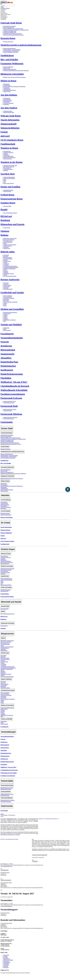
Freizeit (4, 132)
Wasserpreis (5, 287)
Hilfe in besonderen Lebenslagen (10, 302)
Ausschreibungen (7, 99)
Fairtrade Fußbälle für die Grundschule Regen (13, 28)
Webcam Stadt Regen (11, 115)
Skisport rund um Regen (8, 183)
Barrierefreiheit (6, 102)
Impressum (5, 966)
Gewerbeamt (6, 263)
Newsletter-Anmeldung (8, 103)
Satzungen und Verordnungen (9, 244)
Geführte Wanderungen (8, 156)
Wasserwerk (6, 282)
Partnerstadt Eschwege (11, 398)
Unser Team (6, 284)
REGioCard (6, 216)
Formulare (5, 260)
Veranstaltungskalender (12, 337)
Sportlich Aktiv (8, 174)
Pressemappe (6, 104)
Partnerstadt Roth (9, 406)
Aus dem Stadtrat (9, 107)
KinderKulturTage (7, 191)
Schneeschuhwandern (8, 169)
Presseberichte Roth (7, 410)
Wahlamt (5, 274)
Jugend (4, 304)
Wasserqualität (6, 286)
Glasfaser (5, 231)
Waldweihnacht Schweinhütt (9, 90)
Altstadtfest (6, 358)
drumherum (6, 346)
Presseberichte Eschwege (8, 402)
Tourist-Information (10, 120)
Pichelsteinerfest (8, 366)
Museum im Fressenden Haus (9, 69)
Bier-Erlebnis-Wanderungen (9, 157)
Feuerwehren (6, 300)
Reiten (4, 179)
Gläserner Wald (6, 68)
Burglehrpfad (6, 155)
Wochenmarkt (6, 84)
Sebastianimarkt (6, 85)
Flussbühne (6, 378)
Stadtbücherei (7, 55)
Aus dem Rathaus (9, 95)
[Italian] (10, 2)
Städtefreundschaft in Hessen (9, 401)
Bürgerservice (6, 961)
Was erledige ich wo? (8, 240)
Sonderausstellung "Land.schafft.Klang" (12, 49)
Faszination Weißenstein (12, 63)
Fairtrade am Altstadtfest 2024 (9, 31)
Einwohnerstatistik (7, 206)
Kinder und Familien (10, 186)
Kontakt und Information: (6, 880)
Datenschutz (6, 247)
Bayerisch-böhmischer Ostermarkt (10, 52)
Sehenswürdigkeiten (10, 128)
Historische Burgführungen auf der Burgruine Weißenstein (16, 70)
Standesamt (5, 272)
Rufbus (4, 329)
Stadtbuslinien (6, 327)
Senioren (5, 303)
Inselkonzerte (7, 370)
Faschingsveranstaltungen (13, 394)
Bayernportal (6, 255)
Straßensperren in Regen (8, 273)
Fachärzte (5, 314)
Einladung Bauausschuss (8, 112)
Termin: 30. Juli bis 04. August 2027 (40, 855)
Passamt (5, 269)
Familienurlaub (8, 144)
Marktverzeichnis (7, 91)
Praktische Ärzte (6, 313)
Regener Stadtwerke (10, 279)
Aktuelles (5, 956)
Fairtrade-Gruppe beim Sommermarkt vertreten (13, 34)
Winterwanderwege (7, 158)
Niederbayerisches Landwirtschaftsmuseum (21, 45)
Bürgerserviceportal (7, 257)
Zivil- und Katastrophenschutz (9, 276)
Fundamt (5, 262)
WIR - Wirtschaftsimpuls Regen (10, 212)
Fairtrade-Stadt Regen (11, 23)
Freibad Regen (7, 194)
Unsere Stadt (6, 955)
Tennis (4, 180)
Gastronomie (7, 422)
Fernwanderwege (7, 168)
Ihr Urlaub (5, 957)
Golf (4, 182)
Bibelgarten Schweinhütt (12, 74)
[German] (8, 2)
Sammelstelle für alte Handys (9, 26)
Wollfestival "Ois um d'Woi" (14, 382)
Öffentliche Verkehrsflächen (9, 268)
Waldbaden (5, 170)
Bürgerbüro (5, 256)
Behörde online (8, 251)
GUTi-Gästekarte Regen (12, 140)
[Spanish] (12, 2)
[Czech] (5, 2)
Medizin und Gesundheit (12, 309)
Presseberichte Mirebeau (8, 418)
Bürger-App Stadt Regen (8, 239)
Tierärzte (5, 317)
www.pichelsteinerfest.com (6, 866)
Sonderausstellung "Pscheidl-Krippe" (11, 50)
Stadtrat (5, 243)
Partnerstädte (6, 963)
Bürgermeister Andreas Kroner (10, 238)
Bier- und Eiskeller (9, 59)
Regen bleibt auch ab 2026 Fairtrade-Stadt (12, 33)
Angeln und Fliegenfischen (9, 178)
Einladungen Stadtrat (7, 111)
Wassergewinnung (7, 285)
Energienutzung (6, 227)
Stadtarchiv (5, 271)
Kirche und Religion (7, 295)
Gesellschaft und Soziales (12, 292)
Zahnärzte (5, 316)
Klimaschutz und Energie (12, 224)
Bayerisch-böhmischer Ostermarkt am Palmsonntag (14, 86)
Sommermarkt (6, 87)
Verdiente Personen (7, 245)
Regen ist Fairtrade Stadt (8, 27)
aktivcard (5, 136)
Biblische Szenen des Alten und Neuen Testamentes (14, 77)
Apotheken (5, 318)
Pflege (4, 321)
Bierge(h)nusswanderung (8, 166)
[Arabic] (3, 2)
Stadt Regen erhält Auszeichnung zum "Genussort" (19, 834)
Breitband (5, 220)
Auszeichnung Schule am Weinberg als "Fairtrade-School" (16, 29)
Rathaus (4, 235)
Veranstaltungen (6, 962)
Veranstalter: (35, 861)
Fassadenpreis (7, 333)
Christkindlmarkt (7, 89)
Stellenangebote (6, 98)
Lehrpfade (5, 153)
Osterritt (5, 341)
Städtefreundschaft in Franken (9, 409)
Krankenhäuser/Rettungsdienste (10, 312)
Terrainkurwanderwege (8, 152)
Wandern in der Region (11, 162)
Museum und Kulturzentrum (9, 48)
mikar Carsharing (7, 330)
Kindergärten (6, 299)
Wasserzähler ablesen (7, 289)
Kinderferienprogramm (8, 190)
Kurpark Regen (8, 38)
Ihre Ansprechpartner (7, 242)
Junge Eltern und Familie (8, 298)
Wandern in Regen (9, 148)
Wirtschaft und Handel (8, 960)
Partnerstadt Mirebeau (11, 414)
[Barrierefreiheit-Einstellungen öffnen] (67, 489)
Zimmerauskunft (9, 124)
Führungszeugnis (7, 261)
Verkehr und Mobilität (11, 324)
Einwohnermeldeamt (7, 258)
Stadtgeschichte (6, 248)
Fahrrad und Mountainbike (9, 177)
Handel (4, 209)
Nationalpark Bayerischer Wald (10, 165)
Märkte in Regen (8, 80)
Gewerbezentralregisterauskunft (10, 266)
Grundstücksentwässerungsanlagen (10, 267)
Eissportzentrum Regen (12, 198)
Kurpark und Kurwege (8, 41)
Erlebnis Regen (6, 958)
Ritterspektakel (8, 350)
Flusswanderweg (7, 151)
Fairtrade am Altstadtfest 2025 (9, 32)
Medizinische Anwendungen (9, 319)
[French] (7, 2)
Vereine (5, 305)
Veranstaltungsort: (4, 870)
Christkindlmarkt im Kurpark (15, 386)
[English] (1, 2)
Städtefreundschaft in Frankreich (10, 417)
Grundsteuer (6, 265)
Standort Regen (8, 202)
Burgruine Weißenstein (8, 66)
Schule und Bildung (7, 297)
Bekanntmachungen (7, 100)
